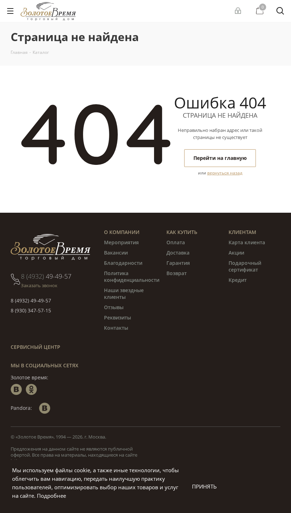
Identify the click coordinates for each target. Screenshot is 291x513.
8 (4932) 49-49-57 (31, 300)
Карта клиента (247, 242)
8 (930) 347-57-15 (31, 310)
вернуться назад (224, 173)
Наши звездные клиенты (124, 293)
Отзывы (113, 307)
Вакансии (116, 252)
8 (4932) (46, 276)
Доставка (178, 252)
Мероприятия (121, 242)
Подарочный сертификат (245, 266)
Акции (236, 252)
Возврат (176, 273)
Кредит (238, 280)
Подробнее (51, 495)
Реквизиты (117, 317)
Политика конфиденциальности (131, 276)
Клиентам (242, 232)
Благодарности (123, 263)
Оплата (175, 242)
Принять (204, 486)
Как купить (181, 232)
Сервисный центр (35, 347)
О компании (121, 232)
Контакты (116, 327)
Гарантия (178, 263)
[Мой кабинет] (239, 11)
